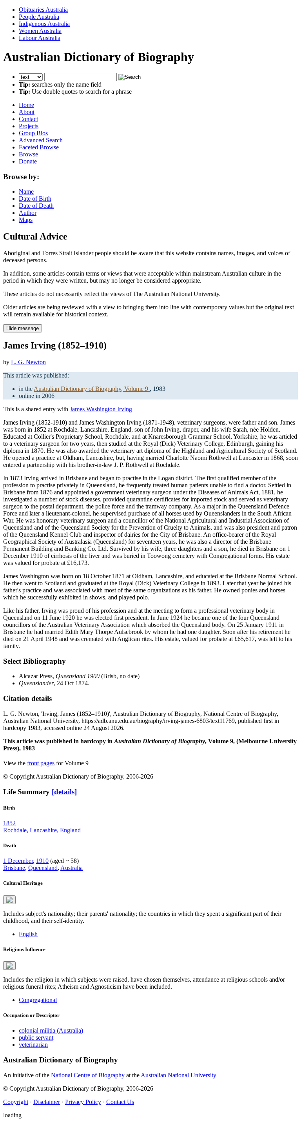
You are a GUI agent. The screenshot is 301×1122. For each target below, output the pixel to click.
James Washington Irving (101, 409)
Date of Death (36, 205)
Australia (71, 867)
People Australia (39, 16)
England (70, 830)
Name (26, 191)
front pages (40, 763)
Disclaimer (46, 1101)
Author (27, 212)
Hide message (22, 328)
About (26, 112)
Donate (28, 161)
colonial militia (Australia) (51, 1030)
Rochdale (15, 830)
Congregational (38, 1000)
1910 (42, 860)
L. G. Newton (28, 362)
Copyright (15, 1101)
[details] (64, 792)
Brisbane (14, 867)
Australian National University (178, 1075)
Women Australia (40, 30)
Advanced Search (41, 140)
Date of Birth (35, 198)
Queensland (43, 867)
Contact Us (120, 1101)
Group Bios (33, 133)
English (28, 934)
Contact (28, 119)
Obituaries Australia (43, 9)
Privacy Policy (83, 1101)
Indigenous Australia (44, 23)
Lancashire (43, 830)
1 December (18, 860)
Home (26, 105)
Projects (28, 126)
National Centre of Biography (88, 1075)
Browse (28, 154)
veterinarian (33, 1044)
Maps (26, 219)
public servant (36, 1037)
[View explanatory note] (9, 899)
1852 (9, 823)
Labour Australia (39, 37)
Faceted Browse (39, 147)
